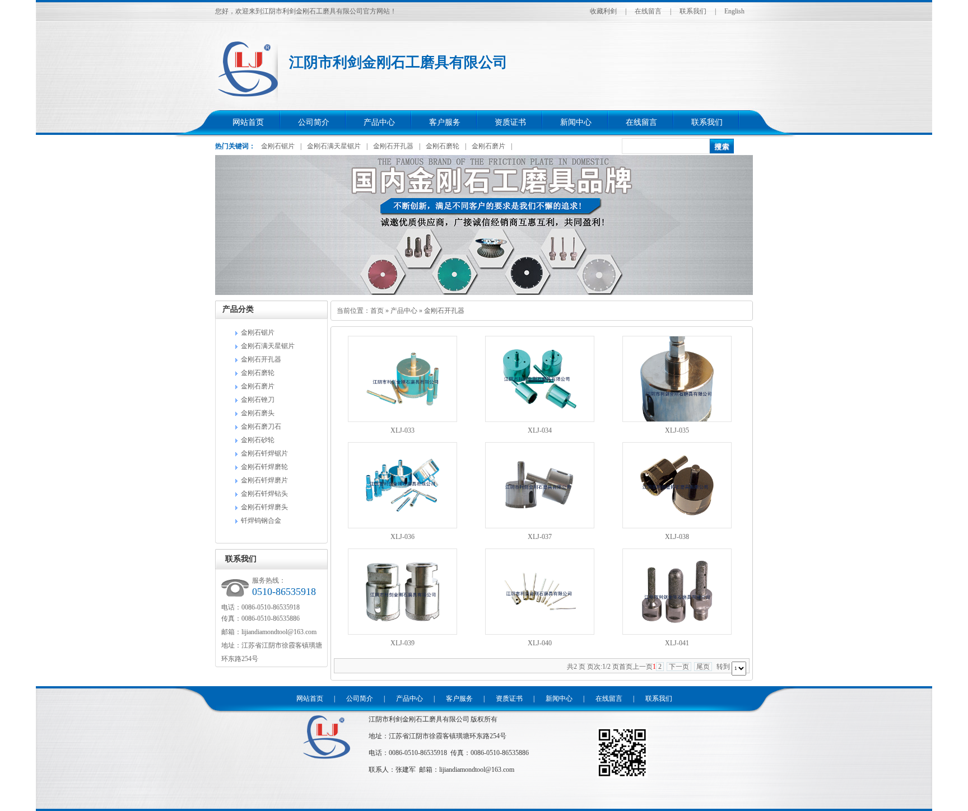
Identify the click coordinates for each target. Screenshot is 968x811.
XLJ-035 (677, 430)
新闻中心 (576, 122)
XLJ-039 (402, 643)
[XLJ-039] (402, 632)
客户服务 (444, 122)
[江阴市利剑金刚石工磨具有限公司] (326, 760)
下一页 (679, 667)
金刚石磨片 (488, 146)
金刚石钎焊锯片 (264, 453)
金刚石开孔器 (393, 146)
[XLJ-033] (402, 420)
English (734, 11)
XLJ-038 (677, 537)
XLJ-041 (677, 643)
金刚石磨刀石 (261, 426)
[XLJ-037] (539, 526)
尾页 (703, 667)
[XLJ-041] (677, 632)
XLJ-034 (540, 430)
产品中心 (379, 122)
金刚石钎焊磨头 (264, 507)
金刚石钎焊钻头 (264, 494)
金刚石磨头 (257, 413)
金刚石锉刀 (257, 400)
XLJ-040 (540, 643)
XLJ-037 (540, 537)
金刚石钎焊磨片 (264, 480)
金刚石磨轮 (442, 146)
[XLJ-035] (677, 420)
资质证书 (510, 122)
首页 (377, 311)
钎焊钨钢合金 (261, 520)
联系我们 (693, 11)
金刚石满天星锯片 (334, 146)
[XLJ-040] (539, 632)
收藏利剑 (603, 11)
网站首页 (248, 122)
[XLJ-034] (539, 420)
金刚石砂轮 (257, 440)
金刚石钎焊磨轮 (264, 467)
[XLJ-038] (677, 526)
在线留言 (648, 11)
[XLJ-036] (402, 526)
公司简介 (313, 122)
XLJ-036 (402, 537)
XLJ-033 (402, 430)
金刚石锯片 (278, 146)
